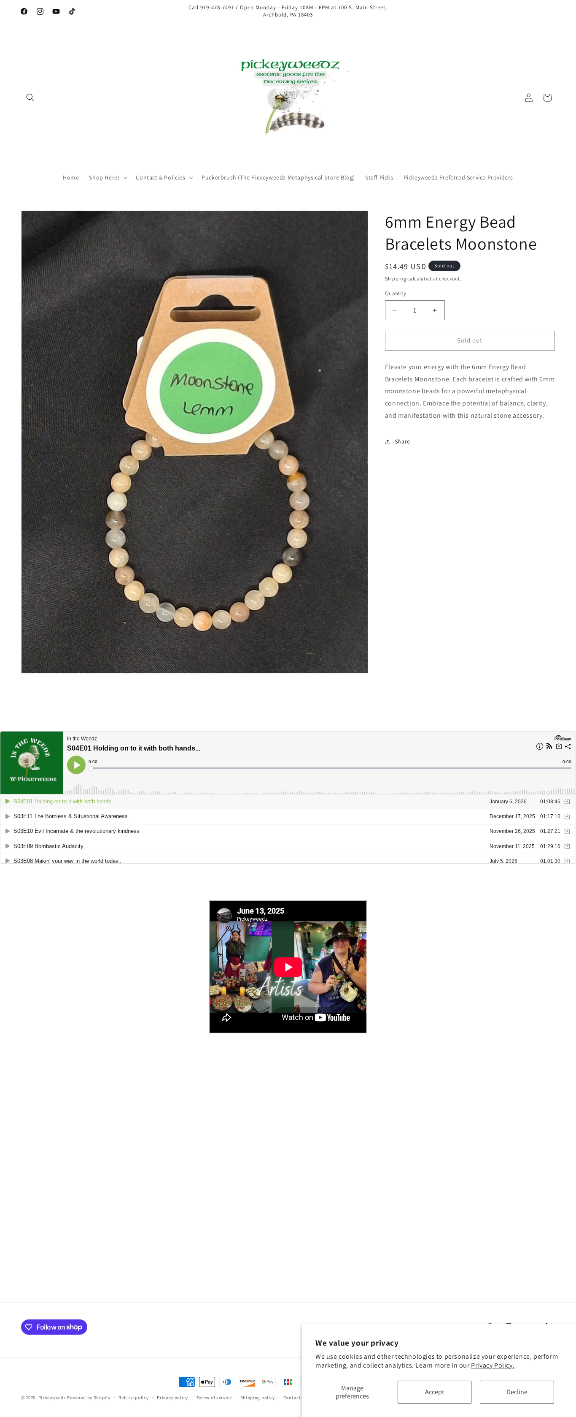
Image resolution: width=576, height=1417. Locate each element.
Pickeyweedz (52, 1398)
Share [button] (402, 442)
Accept (434, 1391)
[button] (30, 97)
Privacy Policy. (492, 1365)
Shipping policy (257, 1397)
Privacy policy (172, 1397)
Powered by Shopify (88, 1398)
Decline (517, 1391)
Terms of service (214, 1397)
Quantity (395, 293)
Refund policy (133, 1397)
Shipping (395, 278)
